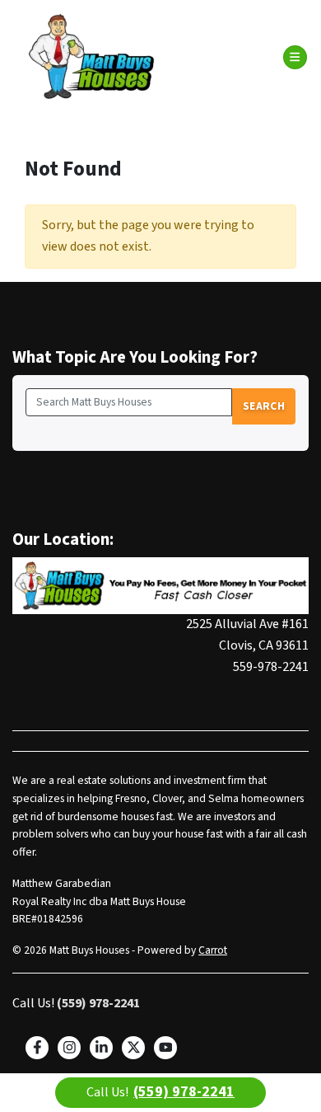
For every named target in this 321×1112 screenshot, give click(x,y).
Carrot (212, 950)
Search (264, 406)
